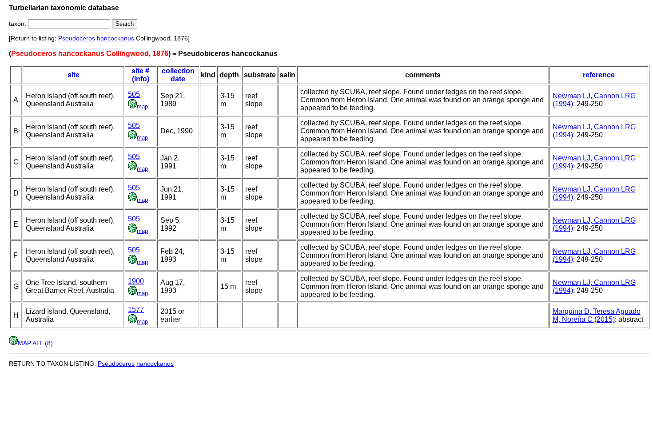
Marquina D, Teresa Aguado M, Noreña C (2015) (597, 315)
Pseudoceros (76, 38)
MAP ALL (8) (36, 343)
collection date (178, 75)
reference (599, 75)
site (74, 75)
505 (134, 94)
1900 (136, 281)
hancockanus (115, 38)
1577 (136, 309)
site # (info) (140, 75)
